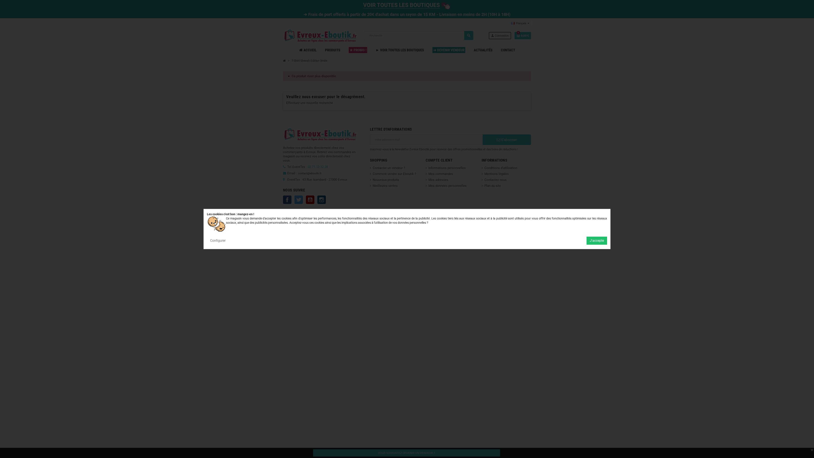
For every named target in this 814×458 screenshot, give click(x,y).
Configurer (218, 241)
